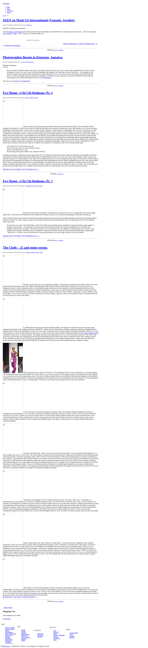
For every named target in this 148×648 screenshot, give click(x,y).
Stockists (40, 634)
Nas (54, 630)
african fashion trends (91, 333)
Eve (23, 97)
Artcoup (16, 81)
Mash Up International (16, 32)
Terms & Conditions (8, 642)
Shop (8, 9)
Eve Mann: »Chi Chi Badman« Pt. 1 (28, 181)
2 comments (60, 174)
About (9, 12)
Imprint (72, 637)
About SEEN (74, 633)
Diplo (55, 634)
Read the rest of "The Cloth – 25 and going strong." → (20, 597)
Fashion (28, 252)
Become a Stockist (40, 636)
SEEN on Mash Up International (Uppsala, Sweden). (39, 20)
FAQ (71, 634)
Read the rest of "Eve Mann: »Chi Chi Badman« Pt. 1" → (21, 236)
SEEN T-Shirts (10, 627)
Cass (23, 25)
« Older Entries (7, 607)
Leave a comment (58, 50)
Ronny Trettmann (59, 635)
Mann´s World (34, 97)
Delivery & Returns (8, 636)
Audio (23, 630)
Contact (72, 636)
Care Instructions (10, 634)
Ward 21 (56, 632)
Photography (30, 62)
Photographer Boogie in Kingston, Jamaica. (33, 57)
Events (23, 631)
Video (41, 252)
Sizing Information (9, 631)
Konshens (56, 638)
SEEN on (10, 11)
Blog (8, 7)
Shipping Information (9, 639)
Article (28, 97)
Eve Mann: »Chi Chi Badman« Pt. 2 (28, 93)
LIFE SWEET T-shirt (10, 33)
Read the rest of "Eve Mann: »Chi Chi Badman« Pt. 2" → (21, 169)
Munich (23, 633)
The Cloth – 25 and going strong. (25, 247)
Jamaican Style (30, 186)
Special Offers (9, 629)
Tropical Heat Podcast (25, 638)
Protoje (55, 637)
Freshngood (47, 77)
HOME (4, 15)
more (55, 640)
